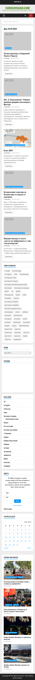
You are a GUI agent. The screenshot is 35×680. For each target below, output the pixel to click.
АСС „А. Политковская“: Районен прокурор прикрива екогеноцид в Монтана (17, 87)
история (20, 186)
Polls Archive (8, 509)
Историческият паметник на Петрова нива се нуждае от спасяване (17, 179)
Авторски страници (11, 94)
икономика (18, 315)
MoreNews (29, 676)
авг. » (29, 548)
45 (5, 402)
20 (29, 537)
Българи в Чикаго (11, 281)
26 (25, 541)
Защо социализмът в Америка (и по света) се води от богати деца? (17, 598)
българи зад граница (10, 430)
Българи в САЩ (10, 278)
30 (13, 545)
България (8, 288)
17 (17, 537)
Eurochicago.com (17, 8)
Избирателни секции (10, 441)
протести (8, 336)
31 (17, 545)
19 (25, 537)
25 (21, 541)
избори (25, 312)
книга (25, 319)
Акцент (6, 422)
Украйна (8, 298)
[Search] (25, 15)
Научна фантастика (12, 419)
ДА (7, 493)
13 (29, 533)
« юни (6, 548)
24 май (7, 271)
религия (17, 336)
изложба (8, 315)
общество (8, 329)
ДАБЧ (7, 291)
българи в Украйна (12, 305)
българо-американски (13, 309)
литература (21, 145)
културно (26, 322)
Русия (18, 295)
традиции (17, 339)
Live (31, 15)
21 (6, 541)
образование (24, 326)
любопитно (7, 455)
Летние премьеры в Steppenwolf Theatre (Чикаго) (17, 41)
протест (26, 332)
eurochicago (16, 271)
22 (10, 541)
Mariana (7, 107)
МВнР (18, 291)
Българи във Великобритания (16, 285)
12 (25, 533)
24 (17, 541)
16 (13, 537)
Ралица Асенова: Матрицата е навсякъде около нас (17, 625)
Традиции (7, 466)
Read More (8, 74)
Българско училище (21, 288)
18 (21, 537)
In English (8, 274)
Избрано (6, 444)
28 (6, 545)
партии (17, 329)
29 (10, 545)
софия (25, 336)
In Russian (8, 48)
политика (8, 332)
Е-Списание (21, 233)
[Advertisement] (18, 378)
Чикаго (16, 298)
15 (10, 537)
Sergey (7, 58)
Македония (9, 295)
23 (13, 541)
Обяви (6, 459)
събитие (8, 339)
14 (6, 537)
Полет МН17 (17, 138)
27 (29, 541)
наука (14, 326)
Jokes (5, 412)
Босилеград (24, 274)
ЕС (12, 291)
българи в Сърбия (11, 302)
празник (17, 332)
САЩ (24, 295)
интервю (8, 319)
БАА (15, 274)
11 (21, 533)
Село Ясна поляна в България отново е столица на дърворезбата (17, 570)
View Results (17, 505)
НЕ (7, 497)
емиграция (9, 312)
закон (17, 312)
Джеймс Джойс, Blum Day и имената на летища (17, 653)
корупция (16, 322)
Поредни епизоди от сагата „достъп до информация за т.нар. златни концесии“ (17, 226)
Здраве (6, 437)
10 (17, 533)
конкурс (8, 322)
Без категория (8, 426)
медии (7, 326)
